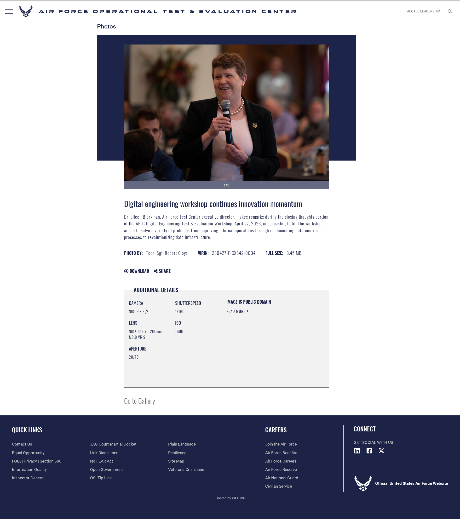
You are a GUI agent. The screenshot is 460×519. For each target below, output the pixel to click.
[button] (8, 11)
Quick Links (27, 429)
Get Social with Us (373, 442)
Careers (276, 429)
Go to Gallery (139, 400)
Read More (236, 311)
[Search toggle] (450, 11)
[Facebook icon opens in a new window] (369, 450)
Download (138, 271)
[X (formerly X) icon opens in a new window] (381, 450)
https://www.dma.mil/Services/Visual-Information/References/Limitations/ (255, 358)
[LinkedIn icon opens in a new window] (357, 450)
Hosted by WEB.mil (230, 498)
